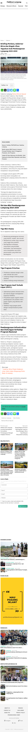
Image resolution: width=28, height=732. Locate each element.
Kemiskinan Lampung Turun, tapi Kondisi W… (15, 564)
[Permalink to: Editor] (2, 54)
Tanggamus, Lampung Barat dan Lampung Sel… (14, 692)
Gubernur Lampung (6, 418)
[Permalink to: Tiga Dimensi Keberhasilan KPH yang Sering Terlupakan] (14, 673)
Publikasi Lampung (14, 2)
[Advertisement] (14, 23)
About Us (7, 708)
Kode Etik (7, 712)
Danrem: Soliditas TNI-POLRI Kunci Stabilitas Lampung (6, 453)
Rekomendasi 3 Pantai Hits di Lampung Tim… (16, 658)
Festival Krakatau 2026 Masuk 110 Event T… (16, 652)
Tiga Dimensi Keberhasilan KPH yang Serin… (12, 682)
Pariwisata (3, 646)
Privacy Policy (20, 712)
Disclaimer (21, 710)
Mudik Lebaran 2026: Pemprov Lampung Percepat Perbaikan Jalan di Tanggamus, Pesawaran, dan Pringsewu (12, 151)
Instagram (8, 720)
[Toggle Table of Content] (10, 85)
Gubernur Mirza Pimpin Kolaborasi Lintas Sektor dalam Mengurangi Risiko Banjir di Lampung (13, 371)
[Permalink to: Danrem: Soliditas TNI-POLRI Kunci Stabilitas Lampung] (7, 446)
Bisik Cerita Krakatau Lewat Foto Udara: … (12, 647)
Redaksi (20, 708)
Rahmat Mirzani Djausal (19, 94)
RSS (15, 723)
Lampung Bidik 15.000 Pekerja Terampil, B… (16, 570)
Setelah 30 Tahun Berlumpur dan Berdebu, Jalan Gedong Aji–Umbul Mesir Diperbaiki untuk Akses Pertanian (14, 157)
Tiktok (21, 720)
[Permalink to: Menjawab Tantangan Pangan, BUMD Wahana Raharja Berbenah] (21, 464)
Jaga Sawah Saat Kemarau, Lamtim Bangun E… (13, 559)
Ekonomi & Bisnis (5, 558)
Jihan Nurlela (16, 418)
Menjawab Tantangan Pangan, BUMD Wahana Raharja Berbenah (20, 471)
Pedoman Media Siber (14, 715)
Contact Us (7, 710)
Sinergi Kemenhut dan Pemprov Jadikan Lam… (16, 698)
